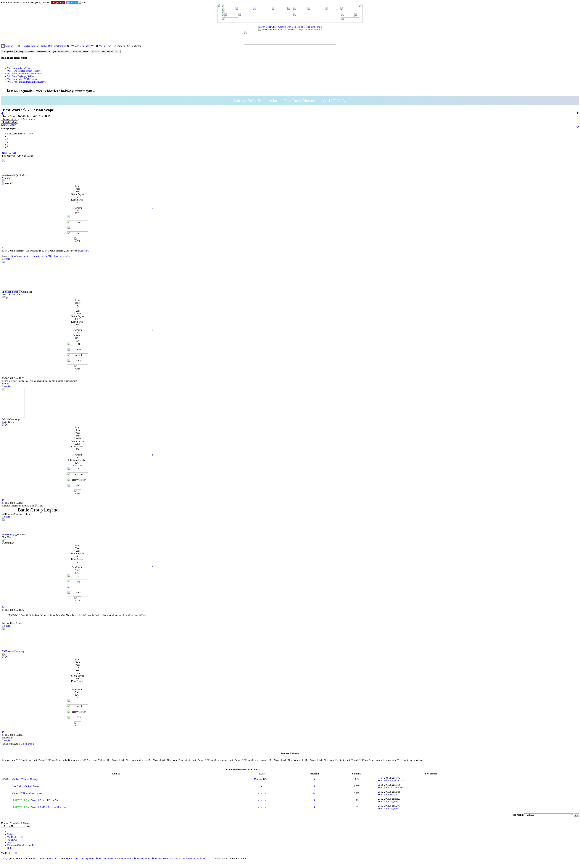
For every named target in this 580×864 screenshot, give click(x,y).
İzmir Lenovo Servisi (123, 858)
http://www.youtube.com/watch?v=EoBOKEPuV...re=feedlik (40, 256)
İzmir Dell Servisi (104, 858)
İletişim (10, 834)
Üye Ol (73, 2)
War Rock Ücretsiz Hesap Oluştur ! (24, 71)
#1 (3, 248)
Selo (4, 419)
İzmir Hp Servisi (87, 858)
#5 (3, 732)
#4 (3, 607)
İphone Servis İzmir (195, 858)
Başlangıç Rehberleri (25, 52)
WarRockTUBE (15, 837)
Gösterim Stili (10, 122)
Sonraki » (32, 119)
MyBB (19, 858)
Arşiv (10, 842)
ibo (261, 786)
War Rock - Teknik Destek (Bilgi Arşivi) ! (27, 81)
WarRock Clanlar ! (81, 52)
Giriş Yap (59, 2)
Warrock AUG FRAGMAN (44, 800)
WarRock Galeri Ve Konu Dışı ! (105, 52)
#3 (3, 500)
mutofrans (7, 175)
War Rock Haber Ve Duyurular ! (22, 79)
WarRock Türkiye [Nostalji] (25, 779)
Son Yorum (383, 780)
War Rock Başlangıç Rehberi (21, 76)
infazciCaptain (397, 787)
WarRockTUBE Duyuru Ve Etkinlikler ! (53, 52)
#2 (3, 375)
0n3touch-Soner (10, 292)
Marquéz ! (395, 794)
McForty (6, 651)
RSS (9, 848)
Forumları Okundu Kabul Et (20, 845)
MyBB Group (72, 858)
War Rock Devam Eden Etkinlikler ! (24, 73)
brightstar (261, 793)
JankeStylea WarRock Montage (27, 786)
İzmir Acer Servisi (160, 858)
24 (314, 793)
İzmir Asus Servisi (142, 858)
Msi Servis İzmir (178, 858)
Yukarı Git (12, 839)
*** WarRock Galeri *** (83, 46)
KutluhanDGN (261, 779)
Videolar (103, 46)
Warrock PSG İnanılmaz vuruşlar (27, 793)
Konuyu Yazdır (8, 125)
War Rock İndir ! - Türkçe (19, 68)
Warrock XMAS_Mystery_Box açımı (49, 807)
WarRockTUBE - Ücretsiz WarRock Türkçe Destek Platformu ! (35, 46)
